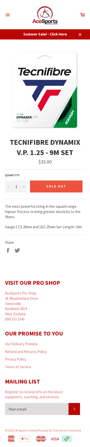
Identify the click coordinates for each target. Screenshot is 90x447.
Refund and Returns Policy (26, 351)
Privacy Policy (15, 359)
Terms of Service (18, 366)
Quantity (12, 175)
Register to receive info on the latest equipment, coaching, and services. (34, 395)
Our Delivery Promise (21, 344)
